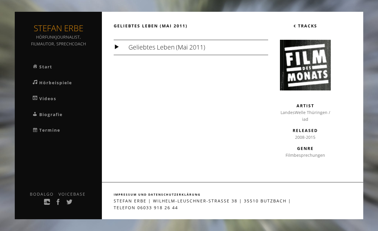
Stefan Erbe (58, 28)
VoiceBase (72, 194)
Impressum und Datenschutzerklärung (157, 195)
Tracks (306, 26)
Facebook (58, 203)
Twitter (69, 203)
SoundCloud (47, 203)
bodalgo (42, 194)
